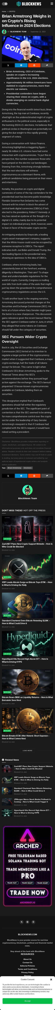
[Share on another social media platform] (47, 65)
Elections (27, 468)
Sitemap (27, 976)
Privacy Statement (34, 1007)
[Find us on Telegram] (27, 922)
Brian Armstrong (14, 468)
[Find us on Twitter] (22, 922)
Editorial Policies (27, 966)
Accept (27, 1001)
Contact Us (27, 962)
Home (4, 11)
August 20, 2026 (9, 742)
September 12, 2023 (38, 32)
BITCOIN (7, 577)
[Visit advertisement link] (27, 866)
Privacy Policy (27, 972)
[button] (51, 979)
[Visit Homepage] (29, 3)
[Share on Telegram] (21, 65)
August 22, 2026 (9, 550)
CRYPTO (12, 11)
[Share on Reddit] (34, 65)
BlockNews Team (18, 32)
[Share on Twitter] (8, 65)
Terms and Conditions (27, 969)
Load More (27, 750)
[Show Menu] (52, 4)
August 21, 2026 (9, 588)
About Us (27, 959)
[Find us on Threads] (33, 922)
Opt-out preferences (20, 1007)
